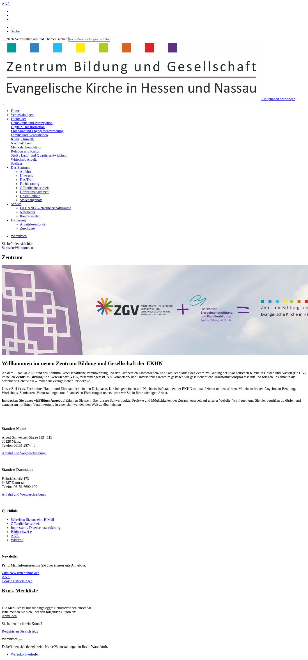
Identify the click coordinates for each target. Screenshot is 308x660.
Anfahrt (25, 171)
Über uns (26, 176)
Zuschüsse (27, 228)
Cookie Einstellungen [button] (17, 581)
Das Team (27, 180)
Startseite (8, 248)
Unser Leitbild (30, 196)
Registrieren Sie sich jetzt (20, 631)
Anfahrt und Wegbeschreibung (24, 453)
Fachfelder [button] (18, 119)
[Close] (20, 640)
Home (15, 111)
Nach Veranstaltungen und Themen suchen (36, 39)
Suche (15, 31)
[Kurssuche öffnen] (12, 28)
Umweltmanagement (34, 192)
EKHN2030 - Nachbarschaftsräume (45, 208)
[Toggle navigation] (3, 104)
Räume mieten (30, 216)
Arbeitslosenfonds (33, 224)
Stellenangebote (31, 200)
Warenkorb (19, 236)
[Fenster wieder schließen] (3, 601)
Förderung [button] (18, 220)
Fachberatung (29, 184)
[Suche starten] (3, 40)
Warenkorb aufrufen (25, 654)
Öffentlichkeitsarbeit (34, 188)
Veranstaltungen (22, 115)
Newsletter (27, 212)
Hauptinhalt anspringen (278, 99)
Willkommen (24, 248)
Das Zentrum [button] (20, 167)
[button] (32, 123)
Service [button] (16, 204)
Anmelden (9, 616)
